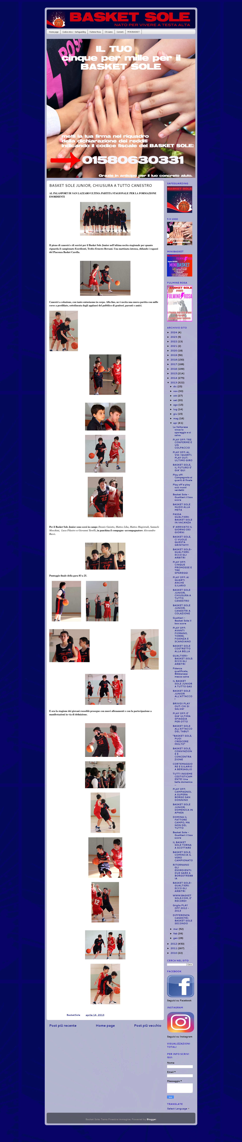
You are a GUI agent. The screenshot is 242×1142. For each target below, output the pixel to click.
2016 (174, 368)
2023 (174, 337)
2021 (174, 346)
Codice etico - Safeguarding (74, 32)
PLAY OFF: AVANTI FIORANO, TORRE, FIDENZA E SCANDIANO (182, 634)
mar (176, 929)
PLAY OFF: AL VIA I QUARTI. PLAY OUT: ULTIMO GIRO (182, 456)
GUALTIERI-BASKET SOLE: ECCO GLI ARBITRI (183, 660)
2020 (174, 350)
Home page (53, 32)
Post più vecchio (147, 1025)
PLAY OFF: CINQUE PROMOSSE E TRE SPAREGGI (182, 567)
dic (175, 386)
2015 (174, 373)
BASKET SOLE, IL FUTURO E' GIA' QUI (182, 467)
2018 (174, 359)
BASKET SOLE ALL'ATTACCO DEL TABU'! (182, 728)
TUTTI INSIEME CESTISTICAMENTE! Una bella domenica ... (182, 779)
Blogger (151, 1119)
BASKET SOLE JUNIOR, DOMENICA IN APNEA (183, 808)
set (175, 400)
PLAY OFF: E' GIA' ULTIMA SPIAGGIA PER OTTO (181, 717)
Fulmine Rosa (95, 32)
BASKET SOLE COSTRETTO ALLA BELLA (181, 648)
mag (176, 418)
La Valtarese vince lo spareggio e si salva (182, 431)
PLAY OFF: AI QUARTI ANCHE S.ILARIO (181, 581)
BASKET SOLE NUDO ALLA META (181, 507)
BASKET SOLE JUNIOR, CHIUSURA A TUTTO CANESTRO (182, 595)
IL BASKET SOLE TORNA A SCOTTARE (182, 845)
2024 (174, 332)
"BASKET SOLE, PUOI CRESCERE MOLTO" (182, 740)
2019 (174, 355)
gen (175, 938)
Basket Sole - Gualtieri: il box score (183, 497)
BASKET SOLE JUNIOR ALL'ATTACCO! (182, 695)
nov (175, 391)
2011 (174, 948)
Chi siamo (109, 32)
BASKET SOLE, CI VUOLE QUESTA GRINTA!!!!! (182, 541)
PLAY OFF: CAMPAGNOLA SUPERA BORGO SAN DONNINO (182, 794)
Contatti (120, 32)
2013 (174, 382)
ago (175, 404)
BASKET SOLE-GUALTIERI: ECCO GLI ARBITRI (182, 553)
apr (175, 423)
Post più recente (63, 1025)
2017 (174, 364)
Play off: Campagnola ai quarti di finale (182, 477)
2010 (174, 953)
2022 (174, 341)
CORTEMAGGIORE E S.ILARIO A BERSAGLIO (182, 766)
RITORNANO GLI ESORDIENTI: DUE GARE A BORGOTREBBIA (183, 871)
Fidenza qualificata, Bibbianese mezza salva (181, 672)
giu (175, 413)
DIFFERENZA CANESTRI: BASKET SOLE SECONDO (182, 919)
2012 (174, 943)
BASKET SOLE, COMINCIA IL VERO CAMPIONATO (183, 856)
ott (175, 395)
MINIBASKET (133, 32)
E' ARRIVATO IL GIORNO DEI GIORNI (182, 529)
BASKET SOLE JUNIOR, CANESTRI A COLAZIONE (181, 609)
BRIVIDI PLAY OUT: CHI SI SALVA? (181, 706)
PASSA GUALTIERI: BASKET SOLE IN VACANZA (182, 518)
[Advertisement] (105, 1052)
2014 (174, 378)
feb (175, 933)
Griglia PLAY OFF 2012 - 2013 (181, 908)
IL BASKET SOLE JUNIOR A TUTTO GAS (182, 683)
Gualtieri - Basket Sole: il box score (182, 620)
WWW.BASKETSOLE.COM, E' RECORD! (182, 898)
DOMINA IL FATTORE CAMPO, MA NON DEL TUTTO (181, 822)
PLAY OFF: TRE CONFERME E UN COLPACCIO (182, 443)
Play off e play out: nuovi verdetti (181, 487)
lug (175, 409)
